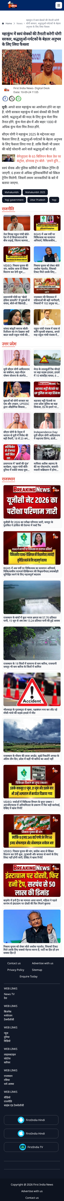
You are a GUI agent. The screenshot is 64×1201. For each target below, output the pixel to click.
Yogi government (14, 199)
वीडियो (7, 1097)
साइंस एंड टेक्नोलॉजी (14, 1105)
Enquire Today (28, 976)
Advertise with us (42, 963)
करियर (7, 1062)
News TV (9, 994)
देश (5, 998)
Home (9, 23)
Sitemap (37, 970)
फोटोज (7, 1058)
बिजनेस (7, 1011)
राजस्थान (8, 1076)
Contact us (14, 963)
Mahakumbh (12, 192)
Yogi (54, 199)
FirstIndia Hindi (35, 1120)
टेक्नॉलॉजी (9, 1019)
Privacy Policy (15, 970)
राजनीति (8, 1101)
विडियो (7, 1041)
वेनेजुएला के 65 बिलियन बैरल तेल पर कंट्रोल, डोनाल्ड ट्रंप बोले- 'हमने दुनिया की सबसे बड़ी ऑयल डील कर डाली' (39, 158)
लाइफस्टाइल (10, 1054)
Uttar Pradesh (37, 199)
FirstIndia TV (35, 1147)
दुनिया (7, 1037)
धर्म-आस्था (9, 1084)
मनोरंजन (8, 1015)
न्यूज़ (6, 1033)
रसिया (7, 1080)
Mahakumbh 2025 (35, 192)
